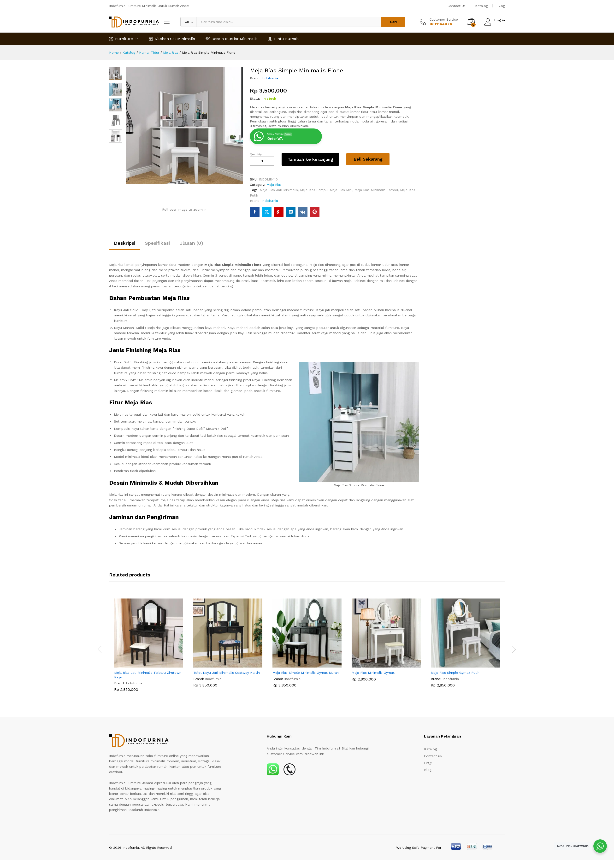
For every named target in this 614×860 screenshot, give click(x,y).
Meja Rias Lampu (314, 190)
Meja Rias (274, 184)
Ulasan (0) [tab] (191, 243)
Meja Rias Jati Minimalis (279, 190)
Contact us (433, 756)
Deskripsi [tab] (124, 243)
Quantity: (256, 154)
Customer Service (444, 19)
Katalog (481, 6)
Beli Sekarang (368, 159)
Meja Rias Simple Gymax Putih (455, 672)
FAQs (428, 763)
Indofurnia (270, 78)
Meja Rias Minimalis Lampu (376, 190)
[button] (143, 665)
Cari (393, 22)
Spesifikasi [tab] (157, 243)
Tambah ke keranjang (310, 159)
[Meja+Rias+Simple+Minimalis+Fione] (267, 212)
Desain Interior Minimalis (235, 39)
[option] (148, 648)
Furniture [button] (124, 39)
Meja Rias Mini (341, 190)
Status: (255, 98)
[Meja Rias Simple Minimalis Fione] (255, 212)
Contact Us (457, 6)
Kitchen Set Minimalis (175, 39)
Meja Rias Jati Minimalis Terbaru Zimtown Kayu (147, 675)
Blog (501, 6)
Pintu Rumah (286, 39)
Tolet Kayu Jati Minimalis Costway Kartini (226, 672)
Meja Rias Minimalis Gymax (373, 672)
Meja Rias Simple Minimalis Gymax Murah (305, 672)
